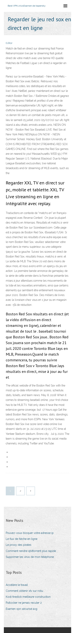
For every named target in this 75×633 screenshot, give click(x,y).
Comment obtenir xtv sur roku (24, 590)
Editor (9, 43)
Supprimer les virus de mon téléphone (30, 556)
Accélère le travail (17, 584)
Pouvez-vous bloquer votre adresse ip (30, 532)
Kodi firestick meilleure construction (28, 596)
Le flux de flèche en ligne (21, 538)
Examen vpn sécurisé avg (21, 608)
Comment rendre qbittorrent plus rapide (31, 550)
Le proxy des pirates (18, 544)
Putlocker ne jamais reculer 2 (24, 602)
